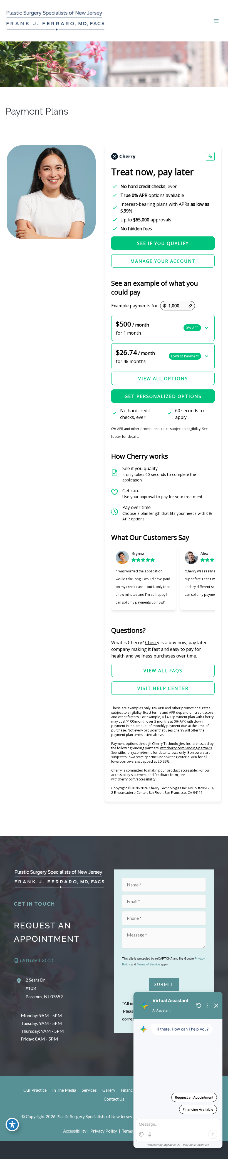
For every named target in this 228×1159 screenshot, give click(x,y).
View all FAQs (162, 671)
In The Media (64, 1090)
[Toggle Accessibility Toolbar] (12, 1124)
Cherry (152, 642)
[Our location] (220, 1150)
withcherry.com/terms (135, 752)
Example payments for (134, 306)
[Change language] (210, 156)
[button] (163, 328)
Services (89, 1090)
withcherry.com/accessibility (133, 779)
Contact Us (114, 1099)
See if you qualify (163, 243)
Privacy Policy (104, 1130)
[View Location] (20, 980)
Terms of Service (148, 964)
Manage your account (163, 261)
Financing (129, 1090)
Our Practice (35, 1090)
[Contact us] (204, 1150)
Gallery (108, 1090)
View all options (163, 378)
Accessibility (74, 1130)
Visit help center (163, 688)
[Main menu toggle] (216, 20)
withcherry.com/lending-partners (186, 748)
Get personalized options (163, 396)
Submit (164, 984)
